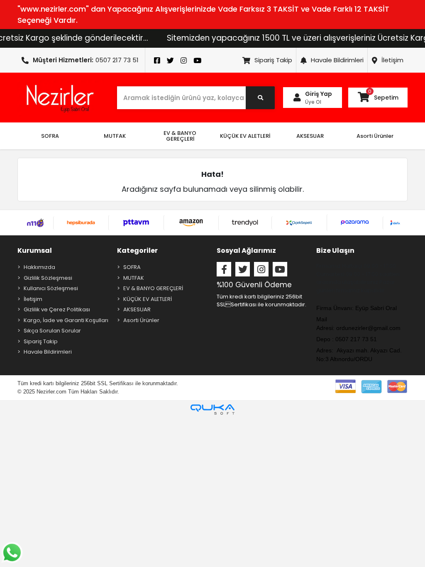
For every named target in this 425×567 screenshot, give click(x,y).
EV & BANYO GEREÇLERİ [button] (180, 136)
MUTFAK (133, 278)
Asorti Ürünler (141, 320)
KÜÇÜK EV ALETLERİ (147, 299)
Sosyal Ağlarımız (246, 250)
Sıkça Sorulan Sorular (52, 331)
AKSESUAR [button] (310, 136)
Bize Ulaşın (335, 250)
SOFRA (132, 267)
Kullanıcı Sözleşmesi (51, 288)
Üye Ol (313, 101)
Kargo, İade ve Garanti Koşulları (66, 320)
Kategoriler (137, 250)
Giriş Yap (318, 94)
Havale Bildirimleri (337, 60)
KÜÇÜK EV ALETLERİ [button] (245, 136)
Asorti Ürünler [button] (375, 136)
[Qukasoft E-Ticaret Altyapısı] (212, 409)
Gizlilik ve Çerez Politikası (57, 309)
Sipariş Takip (273, 60)
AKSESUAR (137, 309)
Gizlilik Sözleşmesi (48, 278)
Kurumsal (34, 250)
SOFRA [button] (50, 136)
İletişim (392, 60)
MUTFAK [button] (115, 136)
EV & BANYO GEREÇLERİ (153, 288)
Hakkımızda (39, 267)
